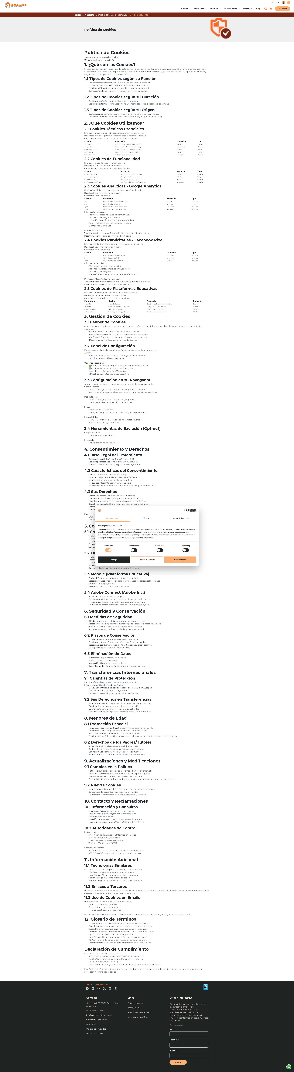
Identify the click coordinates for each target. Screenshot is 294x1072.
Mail (171, 1029)
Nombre (173, 1040)
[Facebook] (87, 989)
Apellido (173, 1050)
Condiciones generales (96, 1020)
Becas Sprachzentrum (138, 1017)
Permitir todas (180, 560)
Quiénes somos (135, 1003)
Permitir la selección (147, 560)
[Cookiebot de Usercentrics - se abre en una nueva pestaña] (186, 510)
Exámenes (199, 9)
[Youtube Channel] (98, 989)
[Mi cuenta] (283, 2)
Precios (214, 9)
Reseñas (247, 9)
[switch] (134, 550)
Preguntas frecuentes (138, 1012)
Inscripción (282, 9)
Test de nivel (134, 1008)
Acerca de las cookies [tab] (181, 518)
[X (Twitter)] (104, 989)
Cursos (184, 9)
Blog (258, 9)
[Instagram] (93, 989)
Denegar (114, 560)
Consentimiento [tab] (112, 518)
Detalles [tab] (147, 518)
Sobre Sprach (230, 9)
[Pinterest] (115, 989)
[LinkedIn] (110, 989)
